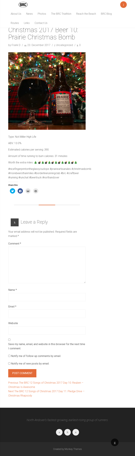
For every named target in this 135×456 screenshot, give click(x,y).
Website (13, 323)
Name (12, 289)
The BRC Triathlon (61, 13)
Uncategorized (64, 45)
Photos (42, 13)
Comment (14, 243)
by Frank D (14, 45)
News (29, 13)
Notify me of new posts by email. (30, 363)
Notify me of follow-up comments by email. (36, 356)
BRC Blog (106, 13)
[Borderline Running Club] (23, 4)
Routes (15, 23)
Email (12, 306)
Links (27, 23)
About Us (16, 13)
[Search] (123, 4)
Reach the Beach (86, 13)
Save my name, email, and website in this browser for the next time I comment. (46, 346)
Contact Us (41, 23)
